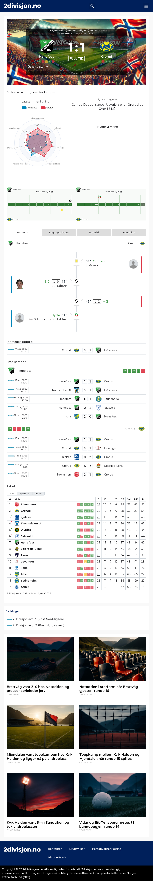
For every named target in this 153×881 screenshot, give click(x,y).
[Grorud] (106, 51)
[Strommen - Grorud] (76, 474)
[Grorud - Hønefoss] (76, 350)
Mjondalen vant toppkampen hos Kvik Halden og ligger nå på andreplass (39, 757)
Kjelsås (26, 517)
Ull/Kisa (26, 530)
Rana (24, 555)
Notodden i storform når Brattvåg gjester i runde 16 (108, 689)
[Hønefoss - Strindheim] (76, 399)
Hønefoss (28, 542)
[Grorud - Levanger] (76, 448)
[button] (92, 6)
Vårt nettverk (57, 857)
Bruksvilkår (77, 849)
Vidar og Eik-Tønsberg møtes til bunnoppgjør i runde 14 (106, 825)
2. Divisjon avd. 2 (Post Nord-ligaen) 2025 (70, 30)
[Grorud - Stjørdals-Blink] (76, 466)
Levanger (27, 561)
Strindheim (29, 580)
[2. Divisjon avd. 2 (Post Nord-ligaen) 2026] (76, 625)
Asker (25, 587)
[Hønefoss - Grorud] (76, 381)
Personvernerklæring (106, 849)
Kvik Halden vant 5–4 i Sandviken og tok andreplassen (38, 825)
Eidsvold (26, 536)
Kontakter (55, 849)
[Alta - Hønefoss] (76, 416)
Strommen (28, 504)
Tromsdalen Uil (31, 523)
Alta (23, 574)
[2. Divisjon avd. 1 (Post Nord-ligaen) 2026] (76, 619)
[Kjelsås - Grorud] (76, 457)
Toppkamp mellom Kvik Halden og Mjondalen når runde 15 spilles (109, 757)
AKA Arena (65, 33)
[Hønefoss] (46, 51)
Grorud (26, 510)
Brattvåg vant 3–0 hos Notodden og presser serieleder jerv (38, 689)
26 (98, 504)
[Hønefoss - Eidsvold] (76, 407)
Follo (24, 568)
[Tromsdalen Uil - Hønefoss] (76, 390)
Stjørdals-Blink (31, 549)
